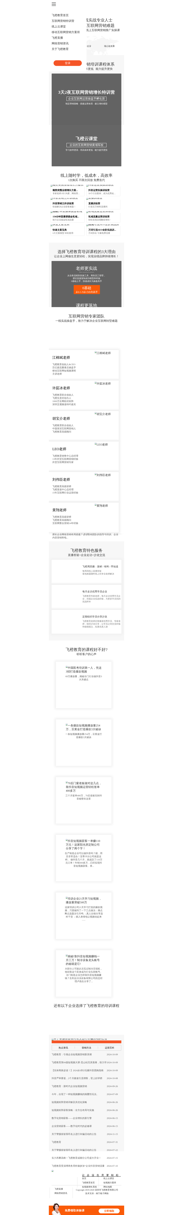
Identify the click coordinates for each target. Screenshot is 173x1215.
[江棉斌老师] (103, 353)
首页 (84, 1178)
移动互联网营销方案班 (66, 32)
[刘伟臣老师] (103, 475)
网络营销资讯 (60, 43)
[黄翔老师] (101, 505)
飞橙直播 (57, 37)
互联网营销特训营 (63, 20)
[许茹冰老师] (103, 383)
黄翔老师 (59, 510)
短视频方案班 (109, 1182)
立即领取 (109, 1210)
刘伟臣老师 (61, 479)
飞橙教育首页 (60, 15)
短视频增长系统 (89, 1187)
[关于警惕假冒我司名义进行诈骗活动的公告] (86, 1041)
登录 (67, 63)
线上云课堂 (59, 26)
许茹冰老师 (61, 388)
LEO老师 (59, 449)
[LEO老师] (101, 444)
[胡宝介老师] (103, 414)
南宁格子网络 (102, 1193)
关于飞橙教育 (60, 49)
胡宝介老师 (61, 418)
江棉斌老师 (61, 357)
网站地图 (107, 1187)
